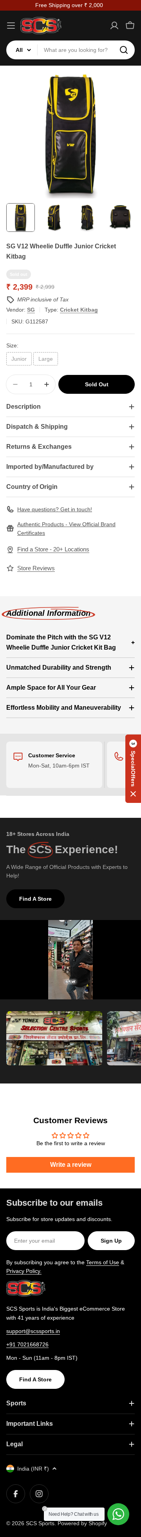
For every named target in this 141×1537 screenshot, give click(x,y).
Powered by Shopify (82, 1523)
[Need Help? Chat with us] (118, 1514)
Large (45, 359)
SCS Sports (40, 1523)
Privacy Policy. (24, 1271)
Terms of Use (102, 1262)
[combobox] (70, 49)
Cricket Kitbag (79, 310)
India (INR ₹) (33, 1468)
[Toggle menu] (11, 25)
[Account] (114, 25)
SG (31, 310)
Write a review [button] (70, 1164)
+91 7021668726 (27, 1344)
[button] (133, 769)
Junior (19, 359)
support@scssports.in (33, 1331)
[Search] (123, 50)
